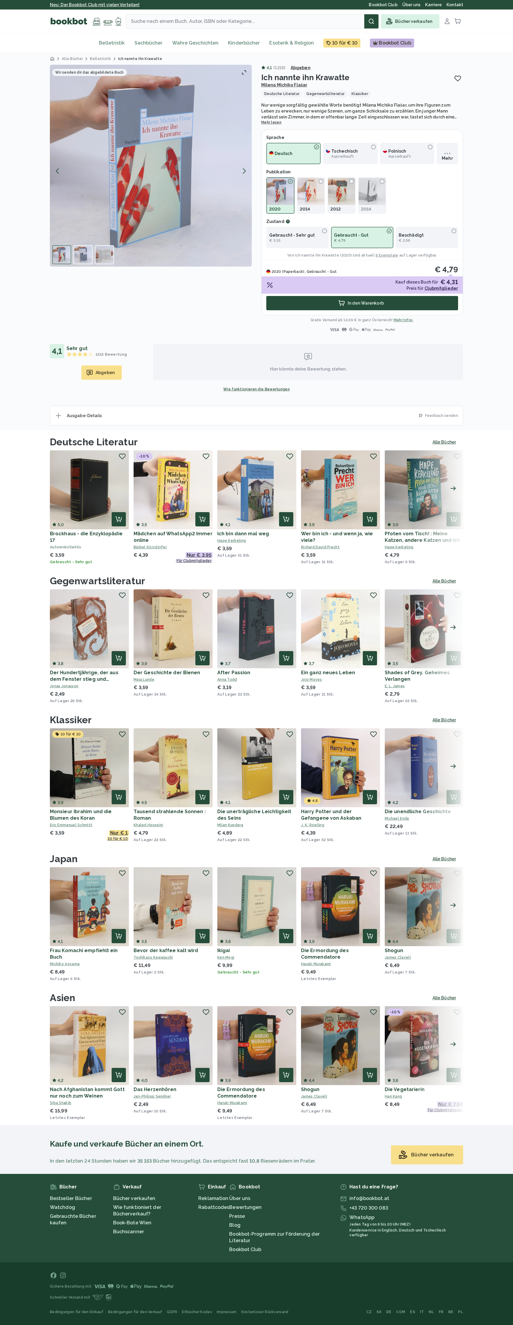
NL (431, 1312)
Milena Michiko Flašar (284, 85)
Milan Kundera (230, 825)
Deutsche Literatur (94, 441)
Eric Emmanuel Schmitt (71, 825)
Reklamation (213, 1198)
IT (422, 1312)
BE (451, 1312)
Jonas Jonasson (64, 686)
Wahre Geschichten (195, 43)
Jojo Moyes (311, 679)
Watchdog (62, 1207)
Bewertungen (245, 1207)
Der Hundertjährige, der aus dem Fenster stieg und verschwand (84, 679)
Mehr (447, 158)
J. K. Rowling (312, 825)
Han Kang (393, 1096)
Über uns (239, 1198)
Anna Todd (227, 679)
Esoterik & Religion (291, 43)
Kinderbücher (244, 43)
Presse (237, 1216)
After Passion (233, 672)
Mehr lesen (271, 122)
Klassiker (71, 719)
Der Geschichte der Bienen (167, 672)
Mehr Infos (403, 320)
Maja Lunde (144, 679)
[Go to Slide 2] (83, 254)
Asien (62, 997)
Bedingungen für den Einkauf (76, 1312)
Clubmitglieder (441, 288)
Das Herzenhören (155, 1089)
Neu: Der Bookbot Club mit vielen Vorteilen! (95, 4)
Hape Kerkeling (231, 541)
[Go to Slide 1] (61, 254)
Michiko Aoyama (65, 964)
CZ (369, 1312)
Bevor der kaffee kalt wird (166, 950)
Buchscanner (128, 1231)
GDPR (172, 1312)
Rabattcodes (213, 1207)
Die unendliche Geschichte (418, 811)
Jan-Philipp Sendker (152, 1096)
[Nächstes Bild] (244, 171)
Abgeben (301, 67)
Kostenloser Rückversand (265, 1312)
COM (400, 1312)
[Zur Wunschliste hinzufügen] (457, 78)
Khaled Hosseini (148, 825)
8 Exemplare (387, 255)
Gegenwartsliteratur (97, 580)
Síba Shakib (60, 1103)
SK (378, 1312)
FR (441, 1312)
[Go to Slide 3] (104, 254)
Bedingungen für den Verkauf (135, 1312)
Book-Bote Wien (132, 1223)
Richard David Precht (320, 547)
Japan (64, 858)
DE (389, 1312)
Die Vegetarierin (405, 1089)
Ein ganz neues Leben (328, 672)
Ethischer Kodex (197, 1312)
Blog (234, 1225)
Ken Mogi (225, 957)
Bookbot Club (245, 1249)
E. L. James (395, 686)
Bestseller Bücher (71, 1198)
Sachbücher (148, 43)
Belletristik (112, 43)
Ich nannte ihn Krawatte (317, 255)
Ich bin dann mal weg (243, 533)
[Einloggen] (447, 21)
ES (412, 1312)
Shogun (394, 950)
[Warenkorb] (457, 21)
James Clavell (398, 957)
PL (460, 1312)
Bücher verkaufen (134, 1198)
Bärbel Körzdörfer (150, 547)
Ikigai (223, 950)
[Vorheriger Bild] (57, 171)
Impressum (227, 1312)
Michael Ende (397, 818)
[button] (151, 166)
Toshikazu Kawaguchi (153, 957)
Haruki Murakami (316, 964)
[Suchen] (371, 21)
